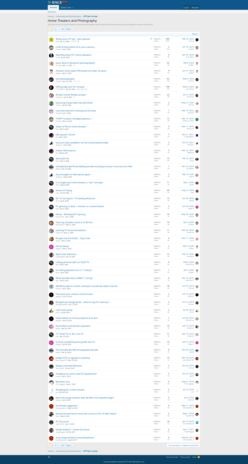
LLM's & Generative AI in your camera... (76, 46)
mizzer (58, 241)
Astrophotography (65, 78)
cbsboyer (59, 145)
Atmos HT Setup (64, 190)
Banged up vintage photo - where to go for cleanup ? (82, 302)
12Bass (58, 105)
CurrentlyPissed (188, 424)
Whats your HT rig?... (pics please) (73, 38)
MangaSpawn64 (61, 304)
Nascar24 (190, 129)
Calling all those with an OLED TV (72, 262)
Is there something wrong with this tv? (75, 341)
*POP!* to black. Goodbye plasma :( (73, 118)
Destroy (191, 304)
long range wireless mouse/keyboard (75, 437)
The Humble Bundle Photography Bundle (77, 349)
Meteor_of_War (188, 121)
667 (86, 89)
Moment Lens (63, 381)
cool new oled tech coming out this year (76, 110)
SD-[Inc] (58, 81)
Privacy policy (185, 457)
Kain (57, 129)
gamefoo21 (190, 280)
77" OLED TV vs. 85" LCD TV (69, 333)
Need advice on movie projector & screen (77, 317)
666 (82, 89)
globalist (59, 296)
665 (78, 89)
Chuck (58, 57)
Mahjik (58, 169)
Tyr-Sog (58, 65)
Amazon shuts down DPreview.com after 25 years (81, 70)
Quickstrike (190, 416)
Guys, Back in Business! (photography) (75, 62)
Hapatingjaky (60, 257)
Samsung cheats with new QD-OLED (74, 102)
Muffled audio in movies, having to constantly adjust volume (87, 285)
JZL (57, 137)
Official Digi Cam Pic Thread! (70, 86)
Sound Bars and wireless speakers (73, 325)
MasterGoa (190, 264)
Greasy (191, 41)
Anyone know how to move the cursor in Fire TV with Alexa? (86, 413)
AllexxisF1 (190, 97)
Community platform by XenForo (124, 462)
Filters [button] (194, 34)
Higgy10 (191, 208)
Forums (53, 7)
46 (63, 29)
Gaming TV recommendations (71, 230)
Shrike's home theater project (71, 94)
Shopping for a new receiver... (71, 389)
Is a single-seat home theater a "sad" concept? (79, 182)
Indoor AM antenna (66, 150)
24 (72, 41)
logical (191, 177)
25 (75, 41)
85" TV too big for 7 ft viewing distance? (75, 198)
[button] (73, 7)
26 (78, 41)
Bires (57, 273)
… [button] (59, 29)
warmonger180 (61, 360)
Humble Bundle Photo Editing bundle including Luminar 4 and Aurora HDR (94, 166)
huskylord (190, 328)
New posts (52, 12)
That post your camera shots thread (74, 294)
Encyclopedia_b (61, 408)
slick (57, 41)
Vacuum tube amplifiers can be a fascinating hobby (82, 142)
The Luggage (60, 384)
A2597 (58, 312)
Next (68, 29)
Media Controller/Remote (69, 365)
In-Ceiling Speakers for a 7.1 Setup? (74, 270)
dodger (191, 65)
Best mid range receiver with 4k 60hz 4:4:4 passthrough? (85, 397)
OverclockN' (60, 217)
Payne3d (59, 113)
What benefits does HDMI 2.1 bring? (74, 278)
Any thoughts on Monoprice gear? (73, 174)
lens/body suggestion (67, 405)
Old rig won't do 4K (65, 134)
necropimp (190, 89)
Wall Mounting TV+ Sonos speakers (73, 54)
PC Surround (62, 421)
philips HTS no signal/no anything (73, 357)
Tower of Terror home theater (71, 126)
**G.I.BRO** (60, 89)
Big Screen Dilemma (66, 254)
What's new (66, 7)
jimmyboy (190, 256)
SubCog (58, 288)
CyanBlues (190, 168)
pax (57, 392)
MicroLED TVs (62, 158)
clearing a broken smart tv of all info (74, 222)
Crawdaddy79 (189, 137)
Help (194, 457)
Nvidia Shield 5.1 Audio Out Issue (73, 429)
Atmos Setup (62, 246)
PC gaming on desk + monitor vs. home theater (80, 206)
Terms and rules (172, 457)
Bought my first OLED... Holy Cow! (73, 238)
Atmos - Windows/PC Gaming (70, 214)
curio (192, 240)
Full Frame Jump (64, 309)
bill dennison (60, 225)
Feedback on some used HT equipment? (76, 373)
